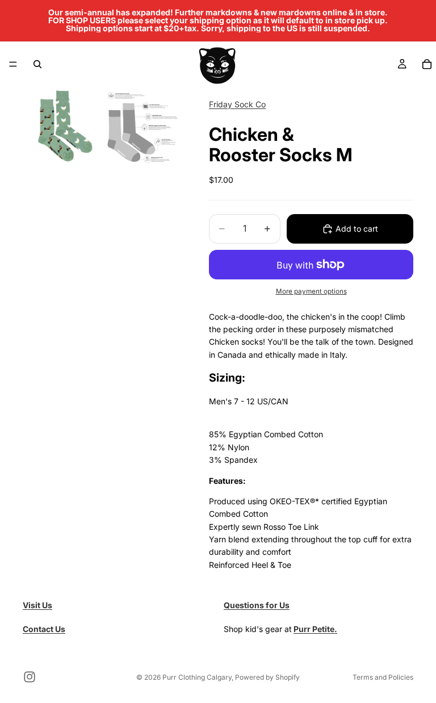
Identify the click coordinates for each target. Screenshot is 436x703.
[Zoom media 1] (62, 126)
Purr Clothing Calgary (197, 677)
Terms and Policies (383, 677)
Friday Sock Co (237, 104)
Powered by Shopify (267, 677)
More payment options (311, 291)
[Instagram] (29, 677)
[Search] (37, 64)
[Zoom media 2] (142, 126)
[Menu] (13, 64)
